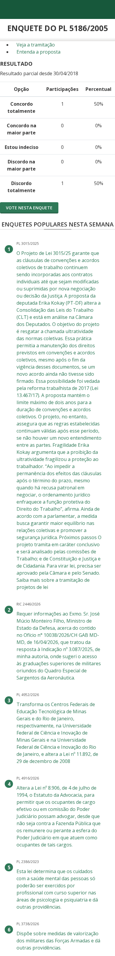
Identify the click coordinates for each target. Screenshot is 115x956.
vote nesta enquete (29, 208)
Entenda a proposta (37, 52)
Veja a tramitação (35, 44)
